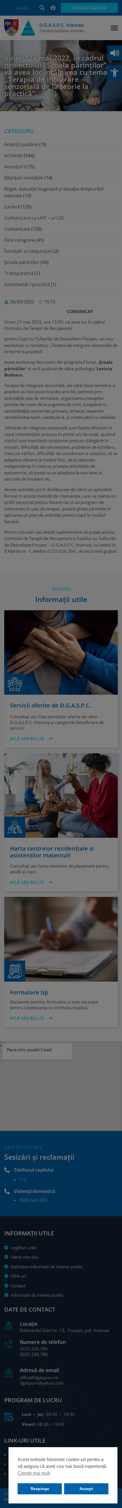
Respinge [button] (40, 1488)
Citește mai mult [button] (34, 1473)
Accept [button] (86, 1488)
